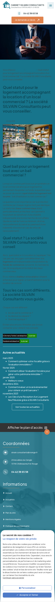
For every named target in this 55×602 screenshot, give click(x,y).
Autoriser (32, 336)
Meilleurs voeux (15, 380)
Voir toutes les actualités (27, 406)
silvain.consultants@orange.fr (24, 452)
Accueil (20, 69)
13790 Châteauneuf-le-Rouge (24, 462)
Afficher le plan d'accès (27, 427)
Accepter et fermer (28, 595)
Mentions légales (13, 519)
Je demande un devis (27, 20)
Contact (9, 506)
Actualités (31, 69)
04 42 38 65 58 (30, 13)
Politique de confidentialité (17, 526)
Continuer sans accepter (13, 578)
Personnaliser (28, 588)
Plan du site (10, 512)
